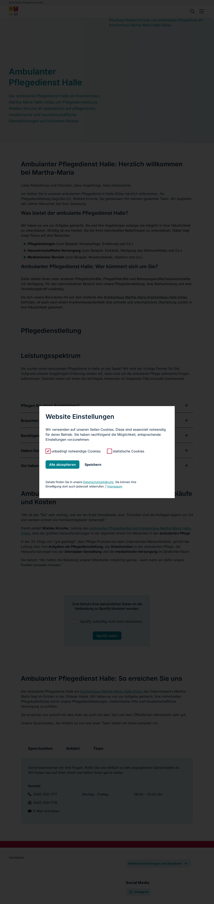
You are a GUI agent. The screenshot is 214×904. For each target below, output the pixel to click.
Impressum (114, 486)
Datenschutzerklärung (98, 482)
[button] (62, 464)
